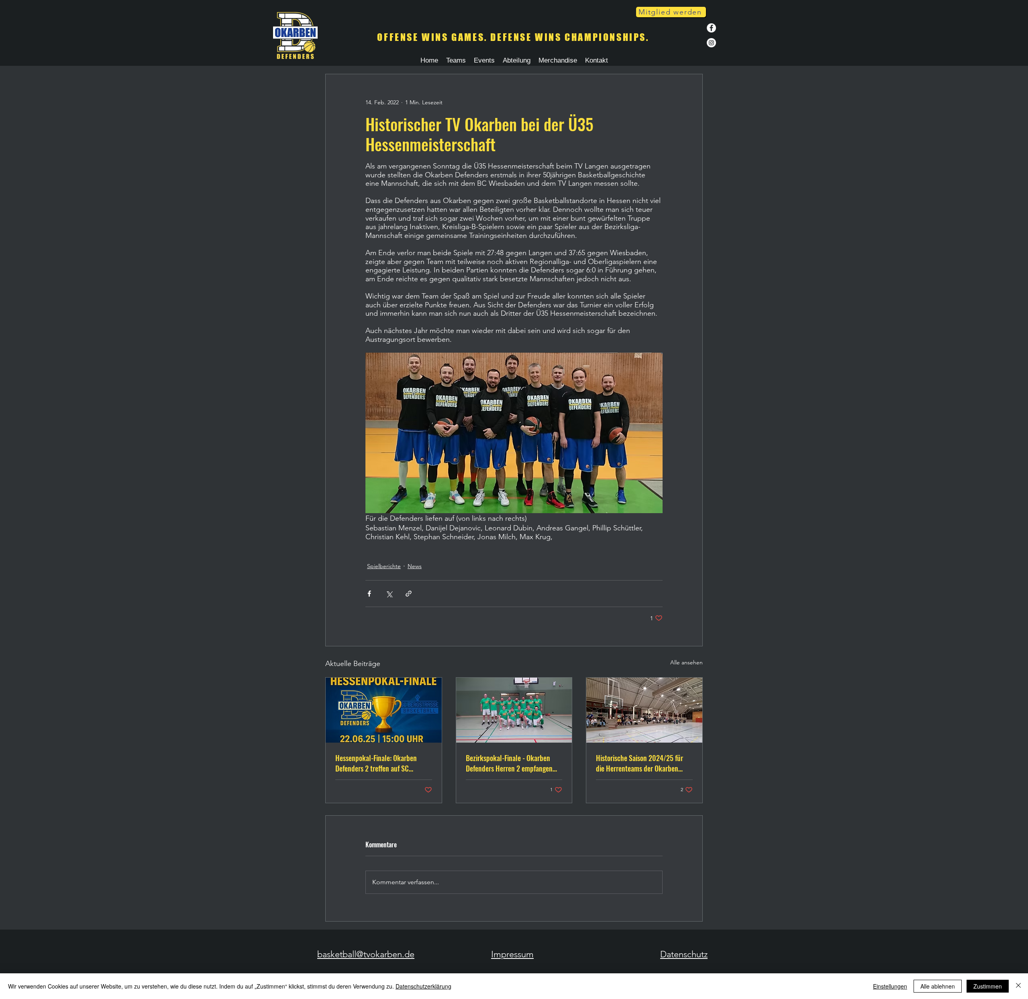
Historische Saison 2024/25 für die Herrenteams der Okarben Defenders (639, 763)
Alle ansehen (686, 662)
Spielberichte (384, 566)
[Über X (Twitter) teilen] (389, 593)
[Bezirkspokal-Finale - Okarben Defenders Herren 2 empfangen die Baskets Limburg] (514, 710)
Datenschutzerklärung (423, 986)
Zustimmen (987, 986)
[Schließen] (1018, 986)
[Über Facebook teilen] (369, 593)
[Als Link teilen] (408, 593)
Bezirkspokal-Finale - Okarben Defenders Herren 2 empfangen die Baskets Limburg (509, 763)
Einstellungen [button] (890, 986)
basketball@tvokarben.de (365, 954)
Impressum (512, 954)
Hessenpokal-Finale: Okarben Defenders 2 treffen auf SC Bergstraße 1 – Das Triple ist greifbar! (376, 763)
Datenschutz (684, 954)
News (415, 566)
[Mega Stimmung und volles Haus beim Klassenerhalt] (644, 710)
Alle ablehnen (937, 986)
